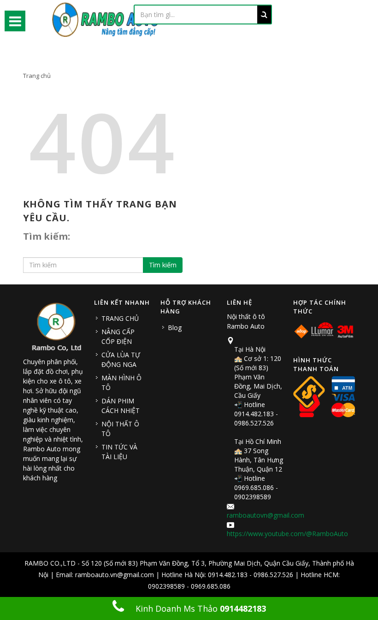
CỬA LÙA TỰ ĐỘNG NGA (120, 359)
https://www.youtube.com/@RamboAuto (287, 533)
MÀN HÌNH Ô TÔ (121, 382)
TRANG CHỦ (120, 318)
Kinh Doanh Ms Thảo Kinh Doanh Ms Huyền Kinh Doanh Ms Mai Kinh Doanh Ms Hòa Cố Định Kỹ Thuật (194, 611)
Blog (175, 327)
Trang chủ (37, 75)
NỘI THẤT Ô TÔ (120, 428)
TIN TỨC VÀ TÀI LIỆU (119, 452)
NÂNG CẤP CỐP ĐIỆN (118, 336)
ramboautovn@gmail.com (265, 515)
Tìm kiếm (163, 264)
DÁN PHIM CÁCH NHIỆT (120, 405)
